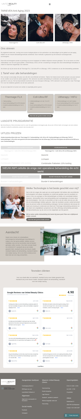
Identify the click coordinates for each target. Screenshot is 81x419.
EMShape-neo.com (27, 389)
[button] (49, 4)
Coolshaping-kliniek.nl (27, 386)
